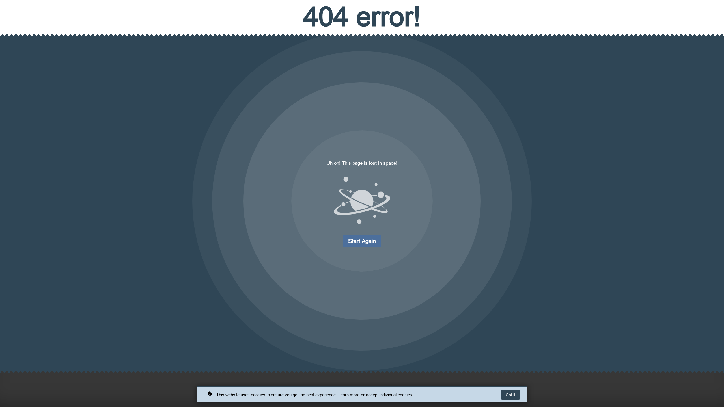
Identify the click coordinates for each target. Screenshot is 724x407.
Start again (362, 241)
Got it (510, 395)
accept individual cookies (389, 394)
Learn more (348, 394)
